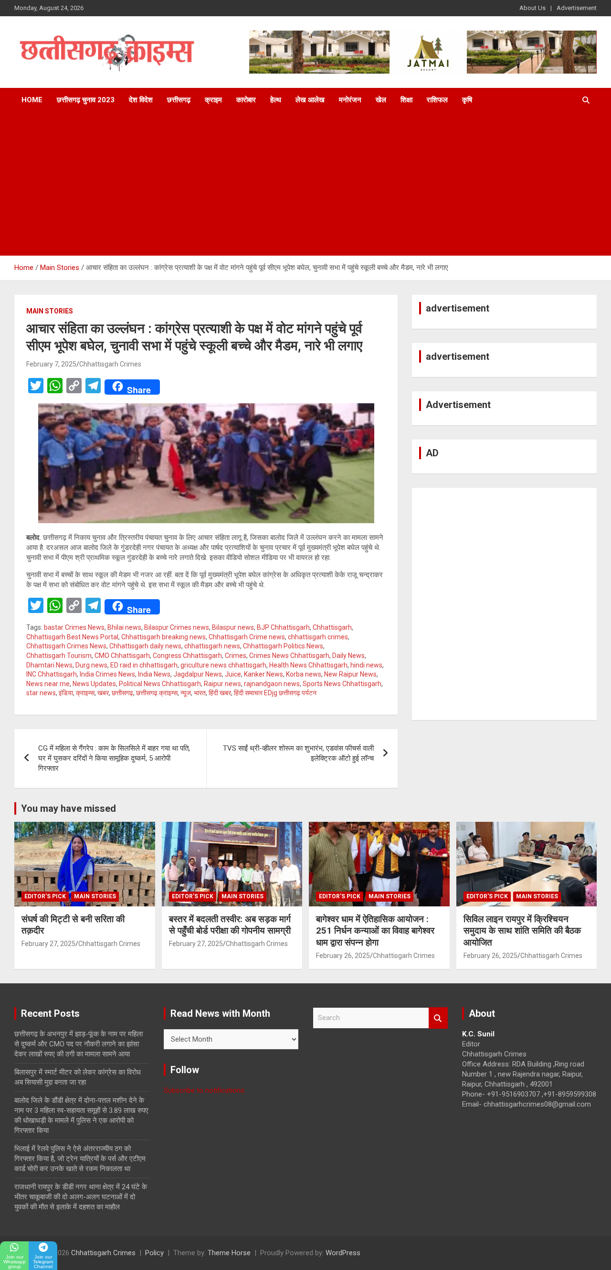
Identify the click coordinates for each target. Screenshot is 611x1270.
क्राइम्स (85, 693)
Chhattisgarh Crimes (110, 364)
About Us (532, 7)
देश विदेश (141, 100)
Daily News (348, 655)
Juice (233, 674)
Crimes (235, 655)
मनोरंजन (350, 100)
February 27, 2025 (48, 943)
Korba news (303, 674)
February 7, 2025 (51, 364)
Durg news (91, 665)
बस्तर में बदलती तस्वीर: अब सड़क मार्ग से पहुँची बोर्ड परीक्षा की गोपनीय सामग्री (230, 925)
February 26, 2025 (343, 955)
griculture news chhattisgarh (223, 665)
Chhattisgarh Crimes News (66, 646)
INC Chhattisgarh (51, 674)
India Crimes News (107, 674)
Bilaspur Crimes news (176, 627)
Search (438, 1018)
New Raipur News (350, 674)
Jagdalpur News (197, 674)
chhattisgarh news (212, 646)
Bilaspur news (233, 627)
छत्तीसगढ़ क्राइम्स (157, 693)
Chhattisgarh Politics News (283, 646)
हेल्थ (275, 100)
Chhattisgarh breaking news (163, 637)
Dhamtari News (49, 665)
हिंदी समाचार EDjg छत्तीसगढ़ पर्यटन (275, 693)
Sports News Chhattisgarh (342, 684)
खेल (381, 100)
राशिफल (437, 100)
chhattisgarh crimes (318, 637)
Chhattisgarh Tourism (59, 655)
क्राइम (213, 100)
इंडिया (66, 693)
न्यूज (185, 693)
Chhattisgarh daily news (145, 646)
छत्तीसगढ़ (178, 100)
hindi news (366, 665)
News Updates (94, 684)
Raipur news (222, 684)
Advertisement (577, 7)
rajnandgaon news (272, 684)
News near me (48, 684)
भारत (200, 693)
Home (31, 100)
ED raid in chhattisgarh (144, 665)
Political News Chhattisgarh (160, 684)
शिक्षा (406, 100)
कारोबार (246, 100)
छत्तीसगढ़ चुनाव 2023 (86, 100)
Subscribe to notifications (204, 1090)
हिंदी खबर (220, 693)
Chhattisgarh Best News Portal (72, 637)
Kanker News (263, 674)
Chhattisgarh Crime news (247, 637)
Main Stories (49, 311)
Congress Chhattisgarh (187, 655)
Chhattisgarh (332, 627)
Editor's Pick (45, 896)
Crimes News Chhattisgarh (289, 655)
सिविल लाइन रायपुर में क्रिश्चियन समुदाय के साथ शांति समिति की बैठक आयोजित (522, 931)
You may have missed (68, 808)
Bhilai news (124, 627)
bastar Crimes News (74, 627)
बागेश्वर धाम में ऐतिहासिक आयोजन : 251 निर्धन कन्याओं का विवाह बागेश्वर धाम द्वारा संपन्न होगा (375, 931)
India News (154, 674)
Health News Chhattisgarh (308, 665)
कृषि (467, 100)
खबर (103, 693)
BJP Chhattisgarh (283, 627)
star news (41, 693)
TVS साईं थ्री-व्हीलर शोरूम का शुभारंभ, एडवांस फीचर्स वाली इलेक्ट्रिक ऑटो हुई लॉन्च (298, 753)
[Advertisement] (305, 184)
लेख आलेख (310, 100)
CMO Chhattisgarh (122, 655)
